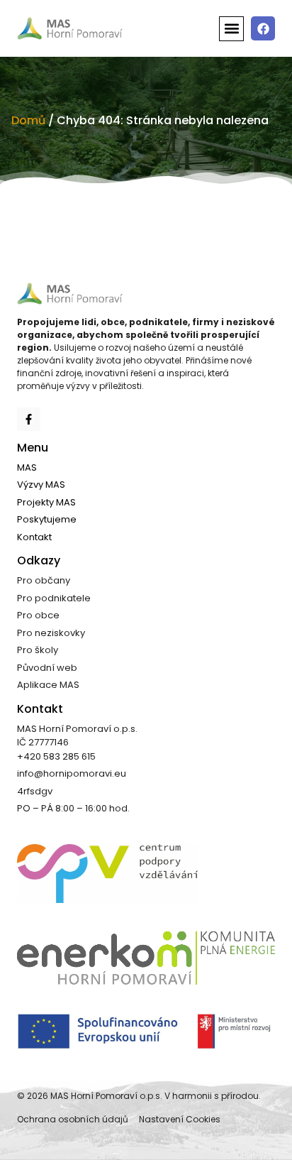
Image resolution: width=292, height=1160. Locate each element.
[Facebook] (263, 28)
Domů (28, 120)
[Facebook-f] (28, 419)
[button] (231, 28)
